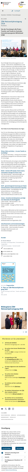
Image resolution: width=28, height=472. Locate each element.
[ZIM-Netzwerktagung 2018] (14, 320)
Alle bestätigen (20, 448)
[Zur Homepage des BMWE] (7, 4)
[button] (26, 332)
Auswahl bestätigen (7, 448)
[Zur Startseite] (20, 4)
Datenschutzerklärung (11, 470)
